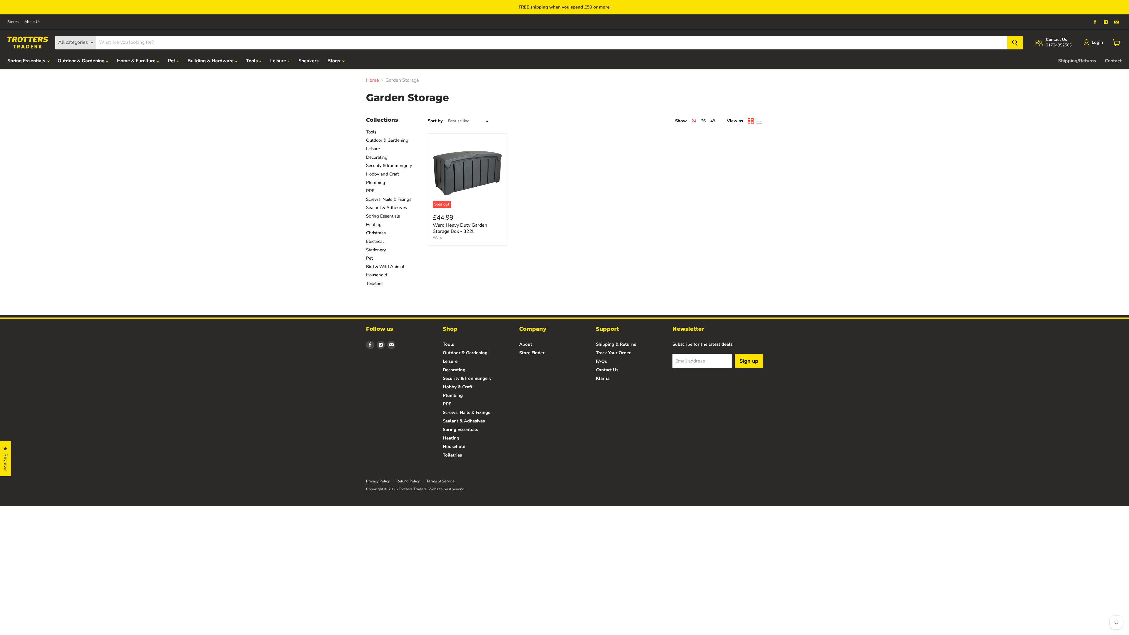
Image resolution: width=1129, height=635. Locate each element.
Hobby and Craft (382, 174)
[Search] (1015, 42)
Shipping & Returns (616, 344)
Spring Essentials (26, 61)
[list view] (759, 121)
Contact (1113, 61)
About (525, 344)
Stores (13, 22)
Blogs (334, 61)
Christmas (376, 233)
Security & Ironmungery (467, 378)
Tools (252, 61)
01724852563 (1059, 45)
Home (372, 80)
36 (703, 121)
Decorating (377, 157)
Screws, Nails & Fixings (388, 199)
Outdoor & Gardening (82, 61)
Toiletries (374, 283)
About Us (32, 22)
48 (712, 121)
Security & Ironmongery (389, 165)
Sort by (435, 120)
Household (376, 275)
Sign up (748, 361)
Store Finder (532, 353)
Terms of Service (440, 481)
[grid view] (750, 121)
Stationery (376, 250)
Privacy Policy (378, 481)
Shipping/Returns (1077, 61)
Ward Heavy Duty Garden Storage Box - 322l (460, 228)
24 (694, 121)
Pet (172, 61)
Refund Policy (408, 481)
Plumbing (375, 183)
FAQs (601, 361)
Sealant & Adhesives (386, 207)
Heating (374, 225)
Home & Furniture (137, 61)
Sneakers (308, 61)
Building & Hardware (211, 61)
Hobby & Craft (457, 387)
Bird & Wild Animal (385, 267)
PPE (370, 191)
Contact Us (607, 370)
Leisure (278, 61)
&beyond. (457, 489)
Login (1097, 42)
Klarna (602, 378)
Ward (437, 237)
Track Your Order (613, 353)
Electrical (375, 241)
